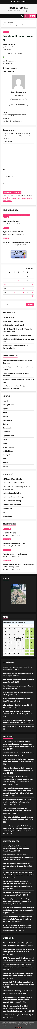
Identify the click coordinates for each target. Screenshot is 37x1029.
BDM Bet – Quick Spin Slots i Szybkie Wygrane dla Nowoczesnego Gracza (18, 565)
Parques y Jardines (8, 447)
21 (18, 288)
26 (9, 292)
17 (32, 284)
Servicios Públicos (8, 451)
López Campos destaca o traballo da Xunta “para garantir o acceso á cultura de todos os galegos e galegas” (17, 801)
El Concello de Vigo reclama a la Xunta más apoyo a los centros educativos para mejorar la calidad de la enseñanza (18, 901)
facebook (5, 32)
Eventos (5, 412)
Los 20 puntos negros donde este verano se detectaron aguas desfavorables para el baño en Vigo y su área (18, 857)
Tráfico (5, 459)
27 (14, 292)
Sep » (32, 296)
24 (32, 288)
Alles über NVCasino (8, 317)
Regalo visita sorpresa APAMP (13, 232)
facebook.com (7, 63)
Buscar (32, 16)
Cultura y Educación (8, 405)
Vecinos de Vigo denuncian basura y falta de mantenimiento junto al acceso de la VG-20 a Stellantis (16, 848)
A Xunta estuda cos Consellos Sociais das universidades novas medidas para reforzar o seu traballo (17, 810)
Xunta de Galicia (7, 516)
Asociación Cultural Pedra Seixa (12, 493)
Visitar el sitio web (18, 100)
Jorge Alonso (6, 379)
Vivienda (5, 466)
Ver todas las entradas (18, 104)
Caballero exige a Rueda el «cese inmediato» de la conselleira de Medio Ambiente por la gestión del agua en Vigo (17, 918)
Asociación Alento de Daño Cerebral (13, 483)
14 (18, 284)
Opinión (27, 215)
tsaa (5, 223)
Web (4, 184)
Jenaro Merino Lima (8, 360)
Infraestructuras (7, 420)
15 (23, 284)
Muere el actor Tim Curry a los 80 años (14, 726)
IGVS (4, 512)
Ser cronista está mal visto (11, 221)
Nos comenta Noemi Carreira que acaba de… (17, 242)
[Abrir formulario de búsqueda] (22, 16)
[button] (3, 16)
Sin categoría (6, 455)
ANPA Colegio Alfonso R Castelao (12, 479)
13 (14, 284)
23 (27, 288)
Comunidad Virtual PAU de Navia (12, 504)
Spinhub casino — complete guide (13, 321)
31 (32, 292)
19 (9, 288)
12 (9, 284)
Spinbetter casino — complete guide (13, 325)
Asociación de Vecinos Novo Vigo (12, 501)
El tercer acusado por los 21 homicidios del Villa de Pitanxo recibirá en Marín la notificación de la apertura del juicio (17, 999)
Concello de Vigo (7, 508)
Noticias (21, 215)
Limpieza (5, 424)
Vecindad (5, 217)
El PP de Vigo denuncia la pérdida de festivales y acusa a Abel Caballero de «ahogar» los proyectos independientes (17, 927)
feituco (6, 535)
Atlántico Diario (8, 662)
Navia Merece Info (18, 8)
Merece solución (7, 428)
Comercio (5, 401)
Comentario (7, 142)
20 (14, 288)
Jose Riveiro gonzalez (9, 367)
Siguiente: (12, 119)
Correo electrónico (10, 176)
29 (23, 292)
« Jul (4, 296)
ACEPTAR (18, 1027)
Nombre (6, 169)
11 (5, 284)
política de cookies (16, 1026)
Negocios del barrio (8, 435)
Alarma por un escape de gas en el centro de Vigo (17, 1015)
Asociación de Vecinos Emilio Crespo (13, 497)
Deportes (5, 408)
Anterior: (15, 113)
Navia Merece (13, 215)
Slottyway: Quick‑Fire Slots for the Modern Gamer (17, 335)
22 (23, 288)
